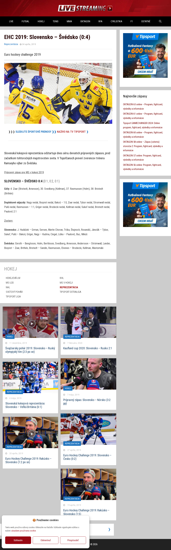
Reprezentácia (11, 44)
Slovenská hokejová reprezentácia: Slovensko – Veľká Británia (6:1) (25, 405)
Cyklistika (116, 21)
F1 (132, 21)
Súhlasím (18, 540)
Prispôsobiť (73, 540)
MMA (69, 21)
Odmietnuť (46, 540)
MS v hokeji (66, 282)
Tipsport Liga (13, 296)
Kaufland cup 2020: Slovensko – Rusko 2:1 (87, 348)
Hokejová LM (13, 278)
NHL (8, 287)
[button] (84, 520)
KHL (62, 278)
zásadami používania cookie (23, 530)
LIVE (11, 21)
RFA (100, 21)
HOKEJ (41, 21)
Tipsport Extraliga (70, 291)
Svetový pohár (14, 291)
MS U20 (10, 282)
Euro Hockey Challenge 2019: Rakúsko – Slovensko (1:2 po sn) (28, 460)
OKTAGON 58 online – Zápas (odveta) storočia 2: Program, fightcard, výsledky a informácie (143, 146)
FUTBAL (25, 21)
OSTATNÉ (145, 21)
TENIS (55, 21)
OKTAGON (85, 21)
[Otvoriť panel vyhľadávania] (160, 21)
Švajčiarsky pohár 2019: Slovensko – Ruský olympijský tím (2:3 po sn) (30, 350)
